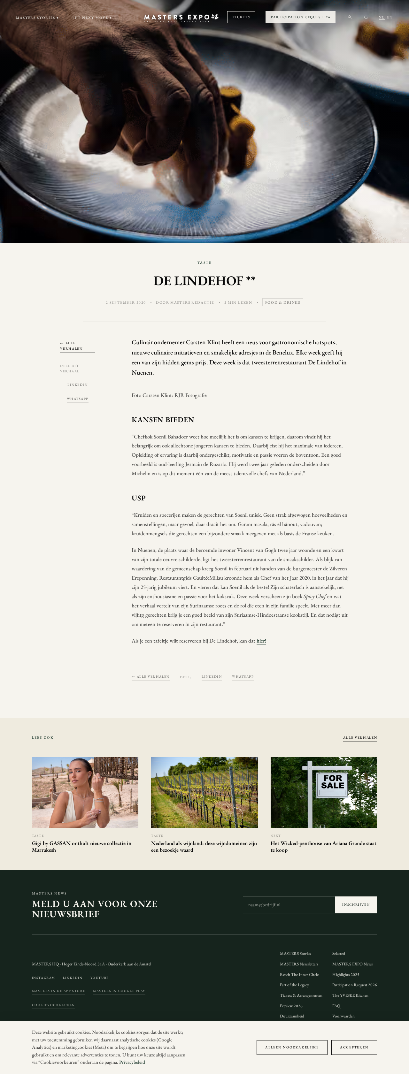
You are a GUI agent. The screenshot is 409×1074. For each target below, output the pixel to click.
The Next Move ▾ (92, 17)
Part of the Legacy (294, 984)
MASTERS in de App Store (59, 991)
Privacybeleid (132, 1062)
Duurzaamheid (292, 1016)
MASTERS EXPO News (352, 964)
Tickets (241, 17)
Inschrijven (356, 905)
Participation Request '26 (300, 17)
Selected (338, 953)
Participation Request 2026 (354, 984)
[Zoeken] (366, 17)
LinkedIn (77, 384)
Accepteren (354, 1047)
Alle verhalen (360, 737)
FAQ (336, 1006)
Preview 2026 (291, 1006)
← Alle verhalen (71, 346)
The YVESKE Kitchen (350, 995)
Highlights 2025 (345, 974)
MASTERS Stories (295, 953)
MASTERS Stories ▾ (37, 17)
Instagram (43, 978)
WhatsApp (78, 398)
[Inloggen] (349, 17)
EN (390, 17)
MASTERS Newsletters (299, 964)
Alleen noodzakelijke (292, 1047)
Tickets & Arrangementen (301, 995)
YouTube (99, 978)
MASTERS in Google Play (119, 991)
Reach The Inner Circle (299, 974)
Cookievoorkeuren (53, 1005)
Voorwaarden (343, 1016)
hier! (261, 640)
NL (382, 17)
